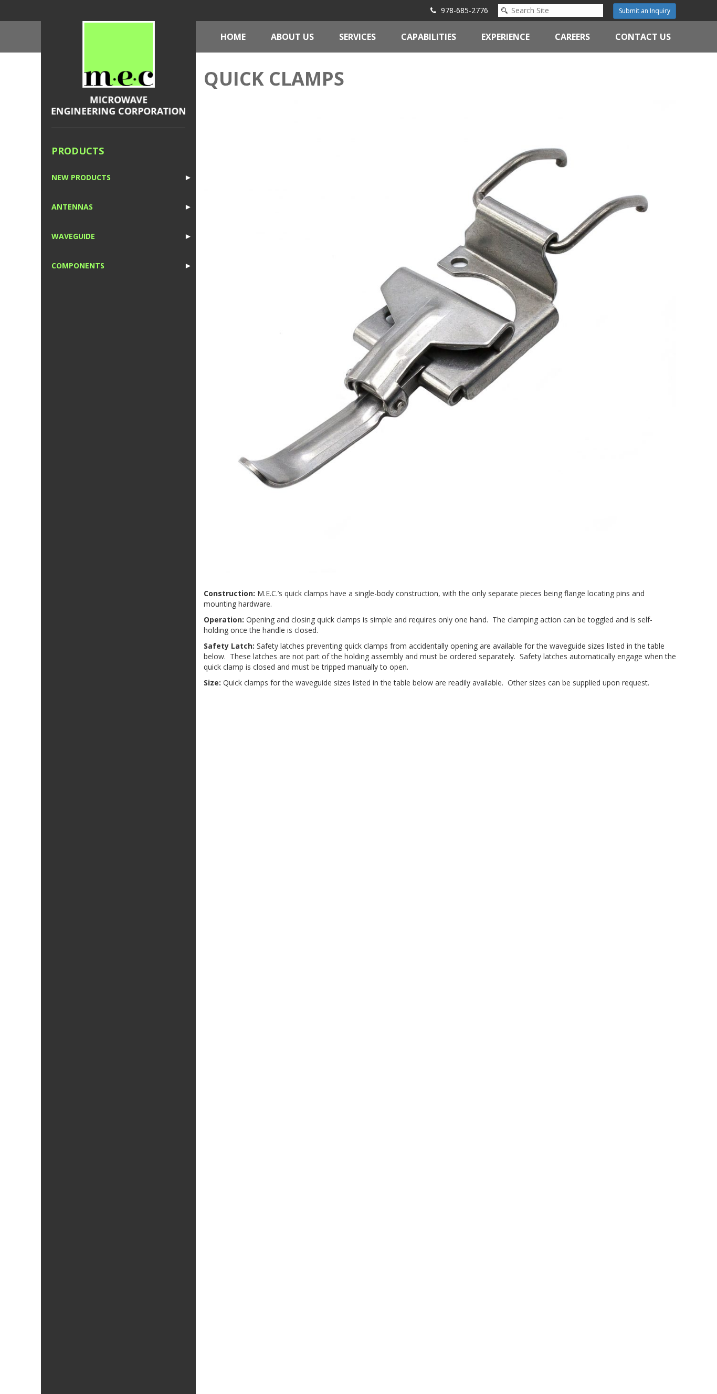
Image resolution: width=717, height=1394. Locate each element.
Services (357, 37)
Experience (505, 37)
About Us (292, 37)
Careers (572, 37)
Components (77, 266)
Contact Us (643, 37)
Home (233, 37)
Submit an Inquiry (644, 10)
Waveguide (73, 236)
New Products (81, 177)
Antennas (72, 207)
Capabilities (428, 37)
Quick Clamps (274, 78)
